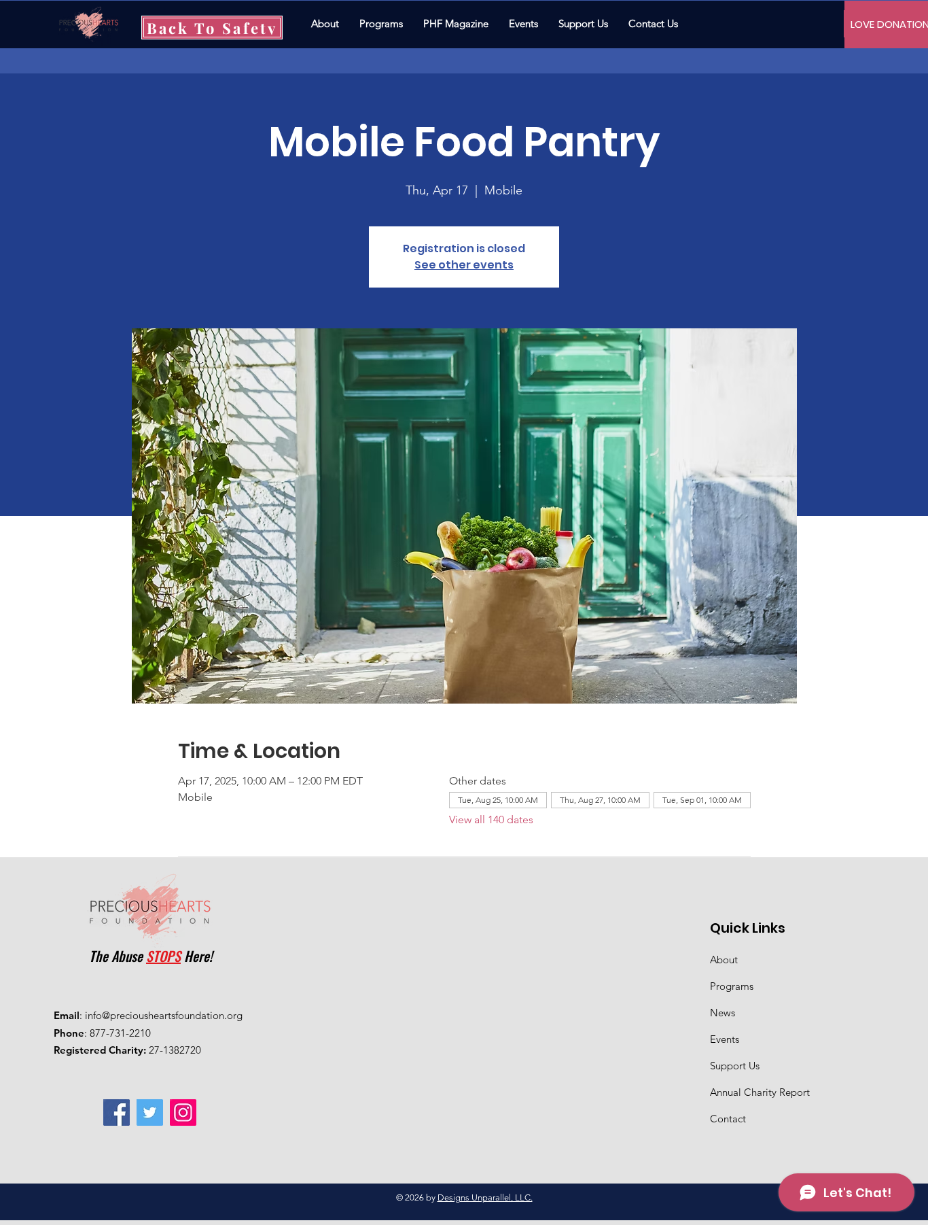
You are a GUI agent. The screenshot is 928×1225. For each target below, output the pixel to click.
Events (724, 1039)
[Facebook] (116, 1112)
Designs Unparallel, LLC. (485, 1197)
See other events (464, 265)
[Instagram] (183, 1112)
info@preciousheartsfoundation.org (164, 1015)
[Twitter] (150, 1112)
